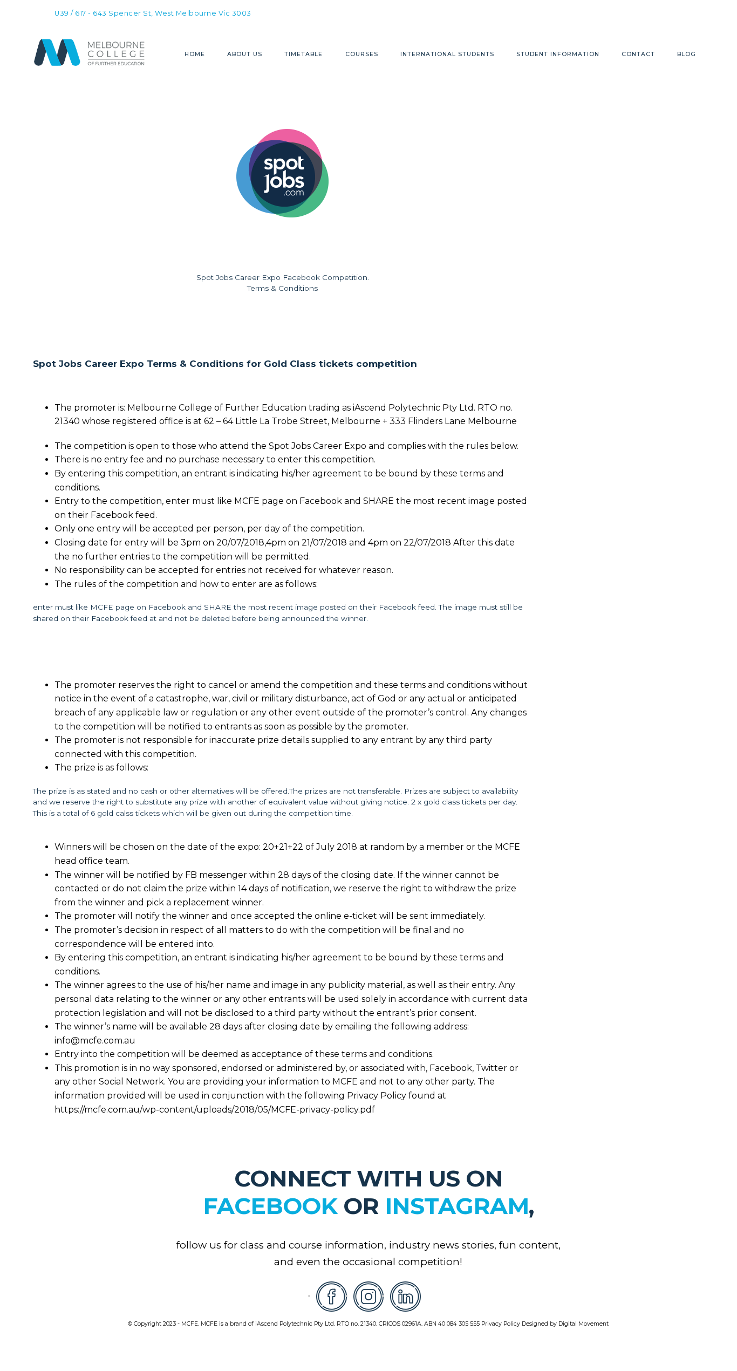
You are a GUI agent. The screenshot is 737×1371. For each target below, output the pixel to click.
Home (195, 55)
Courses (361, 55)
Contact (638, 55)
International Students (447, 55)
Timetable (303, 55)
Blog (686, 55)
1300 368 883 (429, 12)
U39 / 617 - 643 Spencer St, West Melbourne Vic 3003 (152, 13)
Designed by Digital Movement (565, 1323)
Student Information (557, 55)
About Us (244, 55)
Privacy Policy (500, 1323)
